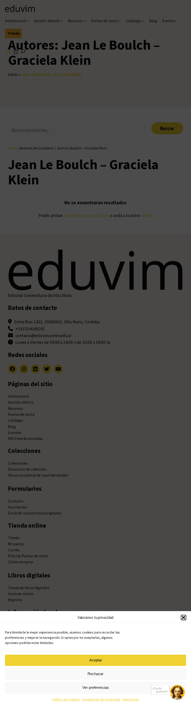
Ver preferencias (95, 687)
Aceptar (95, 660)
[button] (183, 617)
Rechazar (95, 674)
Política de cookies (66, 699)
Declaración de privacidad (101, 699)
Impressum (131, 699)
